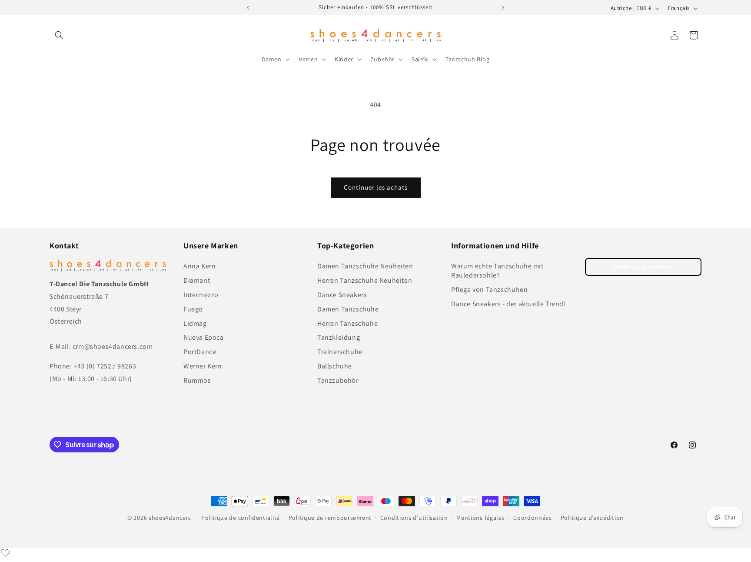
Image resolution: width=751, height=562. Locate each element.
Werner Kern (202, 366)
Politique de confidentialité (240, 518)
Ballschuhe (334, 366)
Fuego (193, 309)
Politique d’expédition (592, 518)
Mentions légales (480, 518)
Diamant (196, 280)
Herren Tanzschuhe (347, 323)
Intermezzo (201, 294)
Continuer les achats (376, 187)
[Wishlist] (5, 553)
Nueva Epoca (203, 337)
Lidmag (195, 323)
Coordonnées (532, 518)
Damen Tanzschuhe (348, 309)
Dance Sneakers (342, 294)
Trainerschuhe (339, 351)
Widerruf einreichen (643, 267)
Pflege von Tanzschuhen (489, 289)
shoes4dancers (170, 518)
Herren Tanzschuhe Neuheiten (364, 280)
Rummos (197, 380)
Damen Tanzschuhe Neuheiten (365, 266)
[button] (59, 35)
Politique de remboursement (330, 518)
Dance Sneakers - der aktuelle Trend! (508, 303)
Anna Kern (199, 266)
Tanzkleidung (338, 337)
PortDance (199, 351)
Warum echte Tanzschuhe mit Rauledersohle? (497, 270)
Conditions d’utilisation (414, 518)
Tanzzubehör (338, 380)
